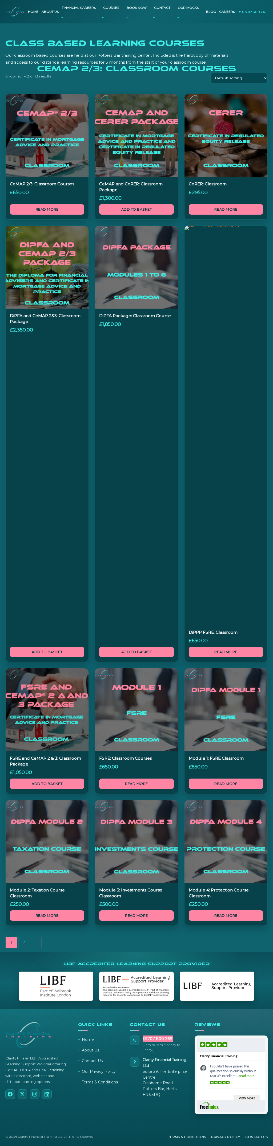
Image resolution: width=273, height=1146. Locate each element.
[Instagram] (34, 1094)
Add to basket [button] (136, 209)
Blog (211, 12)
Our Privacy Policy (99, 1071)
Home (33, 12)
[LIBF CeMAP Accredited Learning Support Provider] (136, 986)
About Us (50, 12)
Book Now (137, 8)
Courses (111, 8)
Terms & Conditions (100, 1082)
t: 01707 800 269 (253, 12)
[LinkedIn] (47, 1094)
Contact (162, 8)
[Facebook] (10, 1094)
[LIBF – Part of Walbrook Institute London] (56, 986)
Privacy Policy (225, 1137)
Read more (47, 209)
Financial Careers (79, 8)
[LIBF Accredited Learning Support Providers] (217, 986)
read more (247, 1076)
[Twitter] (22, 1094)
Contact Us (92, 1060)
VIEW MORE (247, 1098)
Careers (227, 12)
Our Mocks (188, 8)
